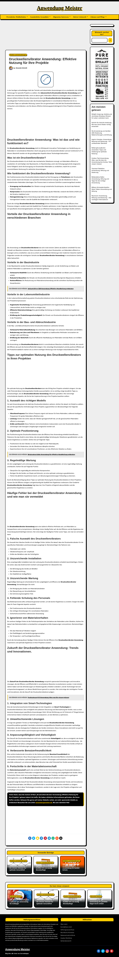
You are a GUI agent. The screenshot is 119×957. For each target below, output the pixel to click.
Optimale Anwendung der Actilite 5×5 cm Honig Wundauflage (45, 868)
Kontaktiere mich (66, 927)
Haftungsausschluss (67, 930)
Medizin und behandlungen (18, 55)
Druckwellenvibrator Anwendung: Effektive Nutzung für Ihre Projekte (42, 61)
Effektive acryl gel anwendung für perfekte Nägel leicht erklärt (98, 901)
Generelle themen (16, 896)
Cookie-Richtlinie (66, 938)
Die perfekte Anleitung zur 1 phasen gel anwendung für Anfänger (19, 901)
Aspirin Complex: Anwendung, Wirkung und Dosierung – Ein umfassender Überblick (102, 141)
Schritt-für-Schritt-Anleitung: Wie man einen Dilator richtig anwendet (102, 124)
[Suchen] (110, 40)
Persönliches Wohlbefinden (16, 17)
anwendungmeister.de (44, 802)
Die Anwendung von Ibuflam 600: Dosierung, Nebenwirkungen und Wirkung (102, 133)
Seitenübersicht (66, 941)
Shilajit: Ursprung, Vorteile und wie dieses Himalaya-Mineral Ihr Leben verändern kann (102, 116)
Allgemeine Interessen (61, 17)
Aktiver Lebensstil (80, 17)
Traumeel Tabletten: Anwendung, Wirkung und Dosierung (100, 170)
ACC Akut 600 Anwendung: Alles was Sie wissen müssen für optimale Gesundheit (17, 867)
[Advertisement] (45, 37)
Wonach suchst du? (102, 33)
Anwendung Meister (59, 8)
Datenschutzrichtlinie (68, 935)
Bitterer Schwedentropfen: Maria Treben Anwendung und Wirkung (102, 189)
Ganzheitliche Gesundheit (39, 17)
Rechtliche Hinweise (67, 932)
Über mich (64, 924)
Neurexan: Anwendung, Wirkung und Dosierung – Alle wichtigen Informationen (101, 197)
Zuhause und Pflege (98, 17)
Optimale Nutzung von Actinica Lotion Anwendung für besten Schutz (70, 867)
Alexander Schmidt (21, 68)
